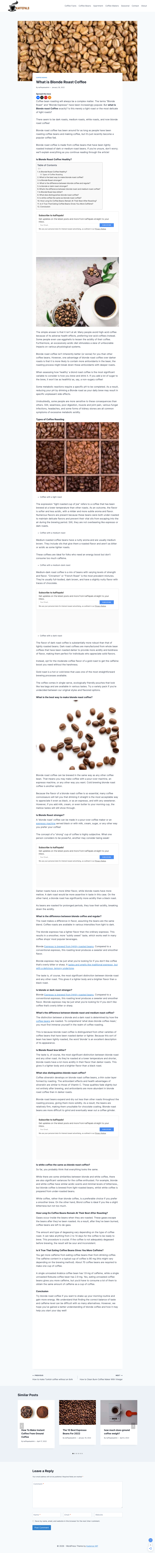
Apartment (98, 6)
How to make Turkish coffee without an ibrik (52, 1377)
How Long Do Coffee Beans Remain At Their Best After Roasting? (68, 201)
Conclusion (45, 206)
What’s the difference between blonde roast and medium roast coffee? (69, 189)
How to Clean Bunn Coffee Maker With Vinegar (101, 1377)
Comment (38, 1484)
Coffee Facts (70, 6)
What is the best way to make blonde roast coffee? (61, 177)
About (144, 6)
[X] (42, 97)
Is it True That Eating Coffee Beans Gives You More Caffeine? (66, 204)
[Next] (133, 1426)
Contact (135, 6)
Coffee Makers (112, 6)
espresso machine (45, 823)
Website (99, 1515)
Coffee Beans (85, 6)
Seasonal (125, 6)
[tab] (73, 1453)
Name (37, 1515)
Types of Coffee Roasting (53, 175)
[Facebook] (38, 97)
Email (67, 1515)
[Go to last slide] (22, 1426)
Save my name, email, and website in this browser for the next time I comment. (67, 1521)
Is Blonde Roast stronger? (50, 180)
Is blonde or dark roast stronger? (53, 186)
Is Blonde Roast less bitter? (51, 192)
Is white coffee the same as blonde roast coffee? (60, 198)
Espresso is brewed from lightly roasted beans (69, 946)
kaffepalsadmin (43, 87)
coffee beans (43, 1021)
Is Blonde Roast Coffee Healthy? (53, 172)
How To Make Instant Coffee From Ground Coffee (33, 1433)
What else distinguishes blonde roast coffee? (59, 195)
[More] (49, 97)
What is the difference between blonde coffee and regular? (64, 183)
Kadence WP (92, 1546)
